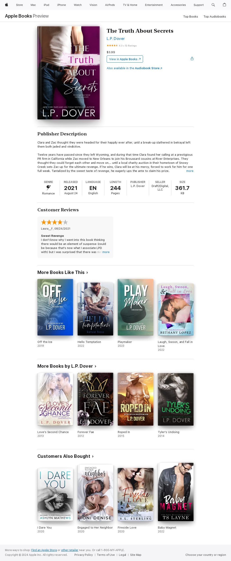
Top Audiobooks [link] (214, 16)
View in (123, 59)
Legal (122, 554)
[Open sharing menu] (192, 59)
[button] (213, 5)
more (190, 171)
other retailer (69, 550)
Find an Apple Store (44, 550)
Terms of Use (106, 554)
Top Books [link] (190, 16)
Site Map (135, 554)
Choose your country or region (205, 554)
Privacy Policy (83, 554)
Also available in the (133, 68)
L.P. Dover (116, 38)
